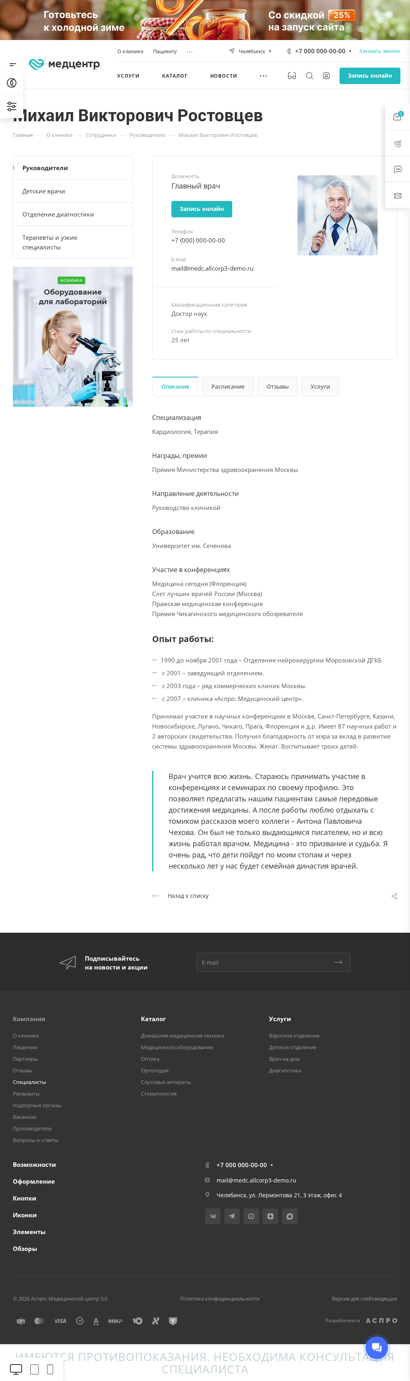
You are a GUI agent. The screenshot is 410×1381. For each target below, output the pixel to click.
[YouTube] (251, 1216)
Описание (175, 386)
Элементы (29, 1232)
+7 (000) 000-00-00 (198, 240)
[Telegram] (232, 1216)
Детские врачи (43, 191)
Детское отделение (292, 1047)
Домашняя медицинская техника (182, 1035)
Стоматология (159, 1093)
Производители (32, 1128)
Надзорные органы (37, 1105)
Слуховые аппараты (166, 1082)
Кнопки (24, 1198)
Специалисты (29, 1082)
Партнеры (25, 1058)
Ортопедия (155, 1070)
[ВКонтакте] (213, 1216)
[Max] (289, 1216)
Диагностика (285, 1070)
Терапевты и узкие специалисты (49, 242)
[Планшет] (34, 1369)
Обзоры (25, 1249)
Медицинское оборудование (177, 1047)
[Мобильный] (50, 1369)
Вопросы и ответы (35, 1140)
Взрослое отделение (294, 1035)
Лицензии (25, 1047)
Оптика (150, 1058)
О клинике (26, 1035)
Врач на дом (284, 1058)
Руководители (45, 168)
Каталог (153, 1019)
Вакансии (24, 1116)
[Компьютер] (16, 1369)
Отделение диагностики (58, 214)
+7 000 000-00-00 (320, 51)
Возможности (34, 1164)
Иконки (25, 1215)
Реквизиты (26, 1093)
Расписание (228, 386)
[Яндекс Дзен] (270, 1216)
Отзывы (278, 386)
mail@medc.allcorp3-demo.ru (212, 268)
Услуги (320, 386)
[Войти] (326, 76)
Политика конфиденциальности (219, 1298)
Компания (29, 1019)
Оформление (34, 1181)
